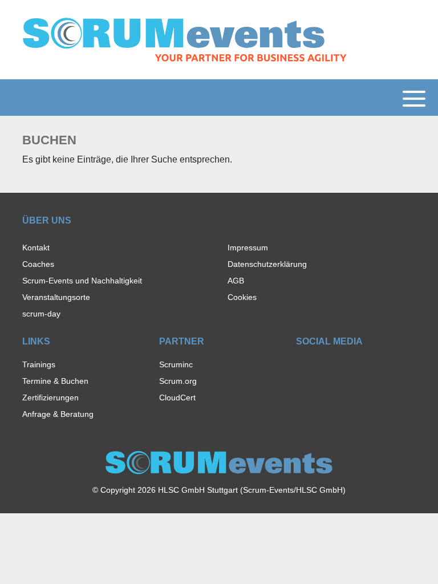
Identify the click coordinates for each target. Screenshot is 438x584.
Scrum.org (178, 381)
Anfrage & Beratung (58, 414)
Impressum (248, 247)
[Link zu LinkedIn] (341, 368)
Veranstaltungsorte (56, 297)
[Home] (184, 39)
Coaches (38, 264)
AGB (236, 280)
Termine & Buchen (55, 381)
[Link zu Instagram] (321, 368)
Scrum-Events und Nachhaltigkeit (82, 280)
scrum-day (41, 313)
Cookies (242, 297)
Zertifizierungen (50, 397)
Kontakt (36, 247)
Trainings (38, 364)
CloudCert (177, 397)
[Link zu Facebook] (301, 368)
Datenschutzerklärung (267, 264)
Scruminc (176, 364)
